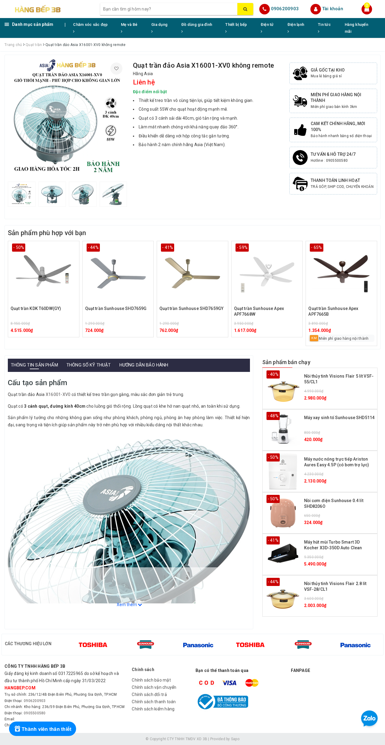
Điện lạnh (296, 24)
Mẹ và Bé (129, 24)
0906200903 (285, 8)
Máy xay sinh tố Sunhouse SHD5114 (339, 417)
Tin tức (324, 24)
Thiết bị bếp (236, 24)
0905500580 (35, 713)
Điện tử (267, 24)
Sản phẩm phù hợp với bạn (47, 233)
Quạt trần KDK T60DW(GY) (36, 308)
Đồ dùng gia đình (196, 24)
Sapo (235, 739)
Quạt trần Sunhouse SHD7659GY (191, 308)
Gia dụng (159, 24)
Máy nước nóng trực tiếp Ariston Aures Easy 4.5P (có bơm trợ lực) (336, 462)
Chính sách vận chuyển (154, 687)
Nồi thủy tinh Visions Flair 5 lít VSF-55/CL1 (339, 379)
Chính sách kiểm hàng (153, 709)
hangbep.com (20, 687)
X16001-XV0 (58, 394)
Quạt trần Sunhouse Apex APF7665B (333, 311)
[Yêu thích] (116, 69)
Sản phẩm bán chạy (286, 362)
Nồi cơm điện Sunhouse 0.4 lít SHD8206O (333, 503)
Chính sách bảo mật (151, 680)
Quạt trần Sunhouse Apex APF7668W (259, 311)
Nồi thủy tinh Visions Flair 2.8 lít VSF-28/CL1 (335, 586)
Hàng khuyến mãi (356, 28)
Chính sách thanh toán (154, 701)
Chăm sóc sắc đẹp (90, 24)
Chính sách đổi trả (149, 694)
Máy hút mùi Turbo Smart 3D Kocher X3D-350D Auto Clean (333, 545)
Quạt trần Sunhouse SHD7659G (116, 308)
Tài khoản (332, 8)
